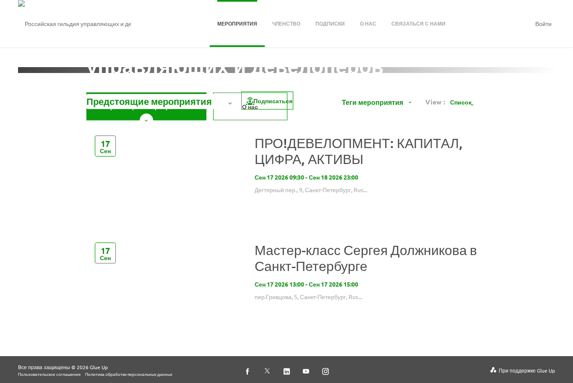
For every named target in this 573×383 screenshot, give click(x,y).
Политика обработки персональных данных (128, 374)
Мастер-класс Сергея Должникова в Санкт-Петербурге (366, 258)
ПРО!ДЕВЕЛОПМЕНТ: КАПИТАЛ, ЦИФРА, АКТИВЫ (359, 151)
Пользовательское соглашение (49, 374)
